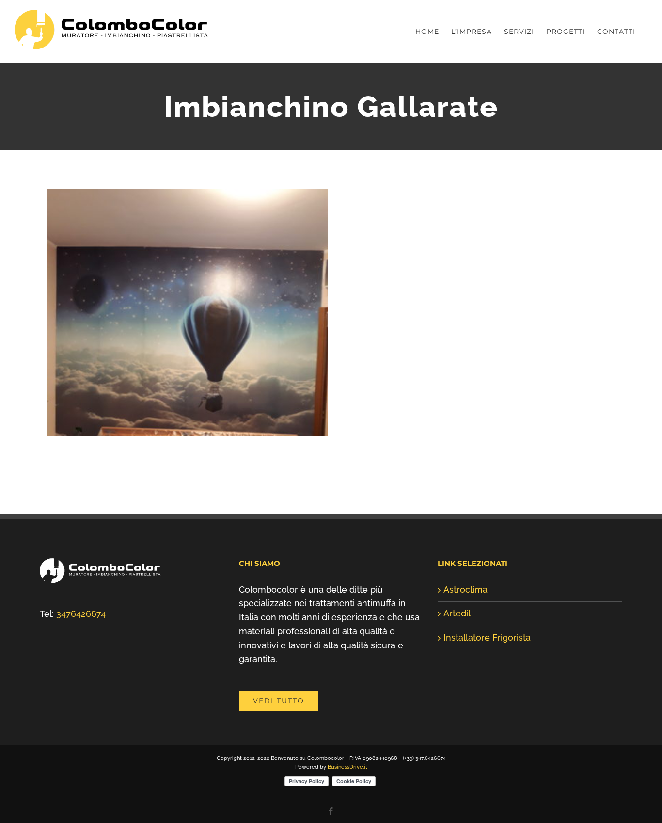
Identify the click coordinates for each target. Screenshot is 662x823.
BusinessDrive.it (347, 767)
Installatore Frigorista (487, 637)
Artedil (457, 613)
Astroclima (465, 589)
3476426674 (81, 614)
